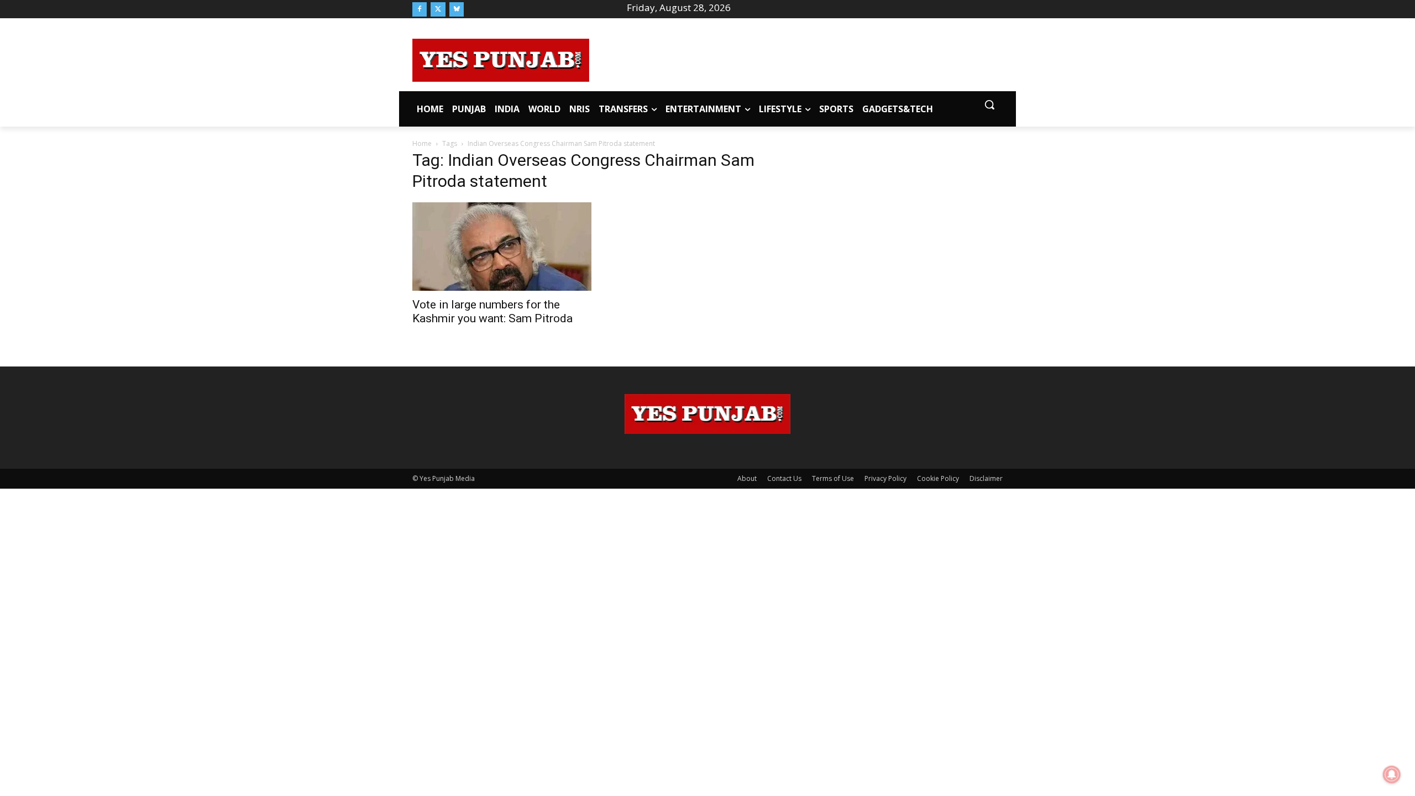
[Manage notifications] (1392, 774)
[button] (989, 104)
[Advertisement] (796, 58)
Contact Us (784, 478)
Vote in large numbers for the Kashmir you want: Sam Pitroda (492, 311)
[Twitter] (438, 9)
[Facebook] (419, 9)
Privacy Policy (885, 478)
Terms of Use (833, 478)
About (747, 478)
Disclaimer (986, 478)
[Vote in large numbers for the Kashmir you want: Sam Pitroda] (501, 246)
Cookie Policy (938, 478)
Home (422, 143)
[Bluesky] (456, 9)
